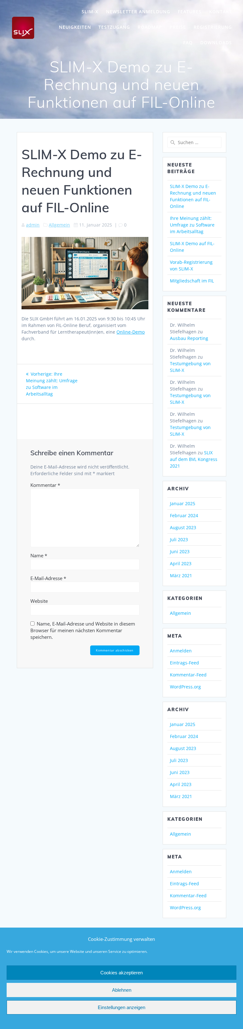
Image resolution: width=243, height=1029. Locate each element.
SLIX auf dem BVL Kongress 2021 (193, 459)
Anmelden (181, 651)
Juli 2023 (179, 539)
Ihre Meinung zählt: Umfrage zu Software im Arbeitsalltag (192, 224)
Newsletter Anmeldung (138, 12)
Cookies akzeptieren (121, 972)
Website (39, 601)
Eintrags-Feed (184, 663)
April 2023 (180, 563)
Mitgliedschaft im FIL (192, 281)
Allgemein (59, 225)
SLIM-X (90, 12)
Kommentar (45, 485)
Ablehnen (121, 990)
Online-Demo (130, 332)
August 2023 (183, 527)
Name (38, 555)
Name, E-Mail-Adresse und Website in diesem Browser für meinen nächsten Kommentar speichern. (82, 630)
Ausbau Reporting (189, 338)
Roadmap (150, 27)
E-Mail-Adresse (48, 578)
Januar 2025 (182, 503)
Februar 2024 (184, 515)
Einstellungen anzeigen (121, 1007)
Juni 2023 (180, 551)
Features (190, 12)
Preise (178, 27)
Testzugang (114, 27)
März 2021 (181, 575)
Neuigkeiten (75, 27)
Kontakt (220, 12)
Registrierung (213, 27)
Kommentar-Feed (188, 675)
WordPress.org (185, 687)
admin (33, 225)
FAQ (188, 42)
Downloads (216, 42)
